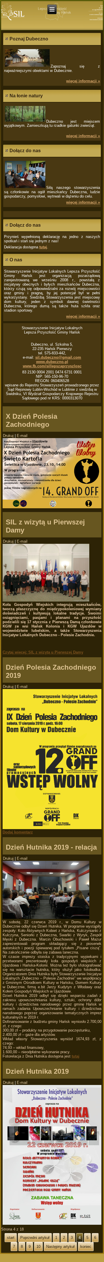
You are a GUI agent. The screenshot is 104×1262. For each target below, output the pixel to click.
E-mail (22, 435)
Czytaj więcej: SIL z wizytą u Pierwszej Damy (43, 652)
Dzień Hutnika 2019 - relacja (51, 847)
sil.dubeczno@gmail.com (58, 357)
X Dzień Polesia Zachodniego (31, 420)
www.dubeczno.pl (52, 362)
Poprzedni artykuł (34, 1237)
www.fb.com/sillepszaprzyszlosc (52, 366)
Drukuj (9, 435)
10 (38, 1246)
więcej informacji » (83, 81)
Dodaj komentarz (18, 832)
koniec (85, 1246)
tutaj (43, 247)
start (10, 1237)
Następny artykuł (60, 1246)
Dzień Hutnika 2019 (37, 1071)
